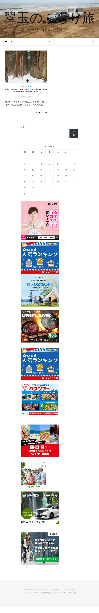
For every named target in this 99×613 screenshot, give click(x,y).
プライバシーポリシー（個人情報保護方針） (41, 592)
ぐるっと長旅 (26, 86)
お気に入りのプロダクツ (68, 589)
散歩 (41, 589)
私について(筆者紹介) (67, 592)
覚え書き (55, 589)
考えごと (47, 589)
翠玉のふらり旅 (49, 17)
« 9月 (23, 194)
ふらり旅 (24, 589)
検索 (23, 127)
